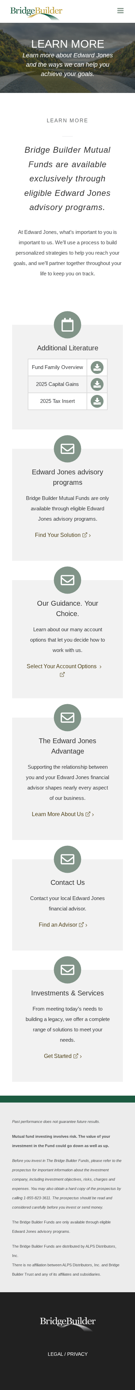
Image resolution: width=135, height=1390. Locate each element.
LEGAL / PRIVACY (68, 1354)
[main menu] (121, 10)
